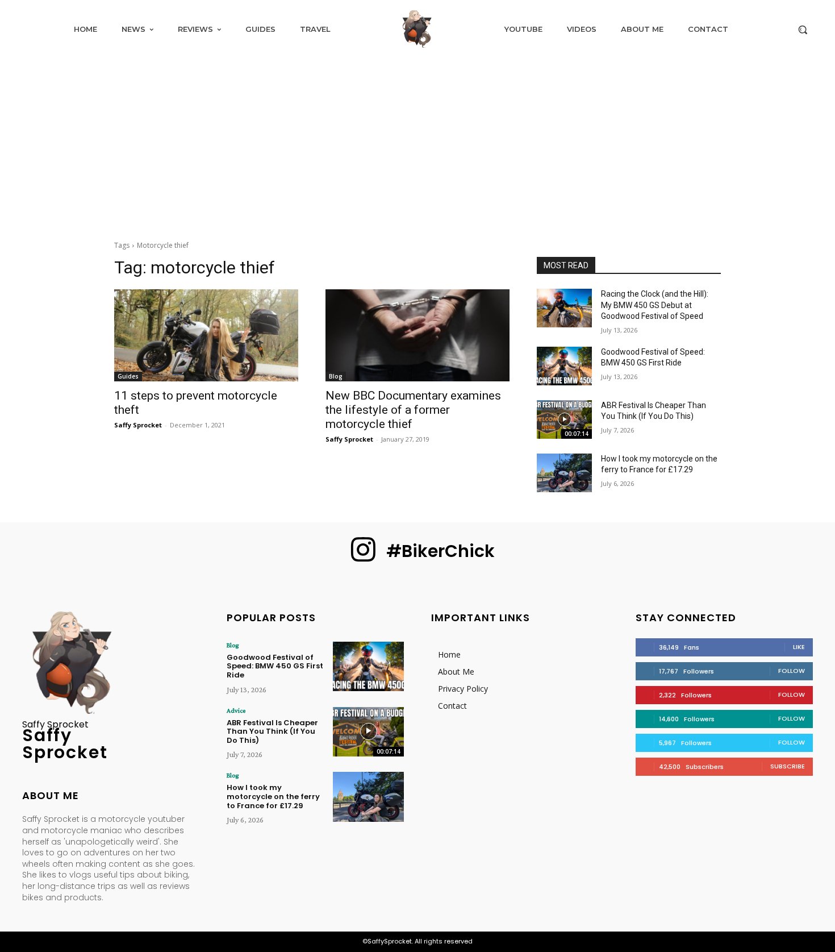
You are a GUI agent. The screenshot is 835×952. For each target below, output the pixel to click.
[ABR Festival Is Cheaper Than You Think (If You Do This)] (564, 419)
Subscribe (787, 766)
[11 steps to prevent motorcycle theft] (206, 335)
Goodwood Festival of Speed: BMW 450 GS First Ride (275, 666)
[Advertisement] (417, 143)
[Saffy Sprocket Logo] (417, 29)
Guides (128, 376)
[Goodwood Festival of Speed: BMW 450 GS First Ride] (564, 366)
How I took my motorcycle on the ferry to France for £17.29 (273, 796)
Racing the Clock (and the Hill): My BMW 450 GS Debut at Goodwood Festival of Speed (654, 305)
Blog (336, 376)
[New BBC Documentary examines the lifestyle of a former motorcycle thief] (417, 335)
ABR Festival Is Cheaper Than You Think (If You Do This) (272, 731)
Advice (236, 710)
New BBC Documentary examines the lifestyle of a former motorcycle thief (413, 410)
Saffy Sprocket (138, 425)
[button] (802, 29)
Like (799, 646)
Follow (791, 670)
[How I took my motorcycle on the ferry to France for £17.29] (564, 473)
